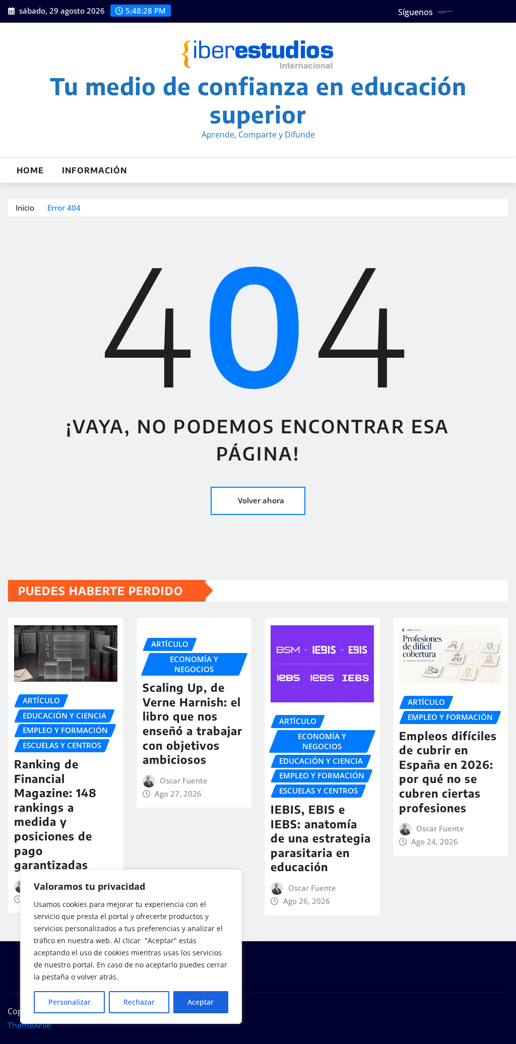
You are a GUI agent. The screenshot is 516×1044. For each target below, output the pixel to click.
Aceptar (200, 1002)
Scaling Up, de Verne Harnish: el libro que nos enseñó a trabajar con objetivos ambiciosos (192, 723)
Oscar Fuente (184, 780)
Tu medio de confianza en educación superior (258, 100)
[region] (131, 947)
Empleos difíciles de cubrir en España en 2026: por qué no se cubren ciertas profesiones (448, 772)
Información (94, 170)
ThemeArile (29, 1025)
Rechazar (139, 1002)
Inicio (25, 208)
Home (30, 170)
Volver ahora (261, 500)
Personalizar (69, 1002)
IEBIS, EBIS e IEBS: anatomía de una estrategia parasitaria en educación (321, 838)
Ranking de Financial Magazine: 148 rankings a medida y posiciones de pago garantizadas (55, 814)
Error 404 (64, 208)
